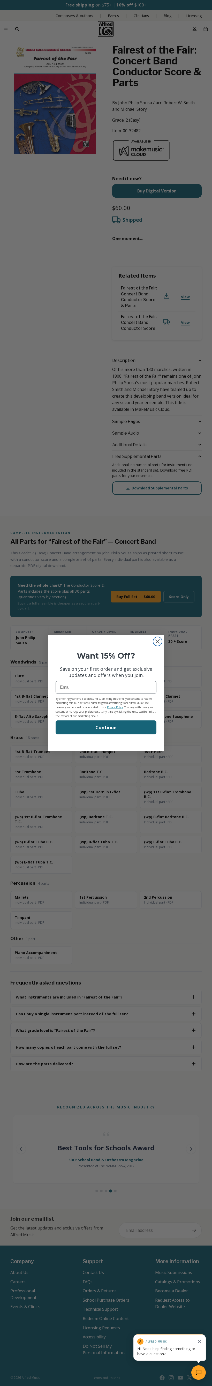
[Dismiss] (199, 1341)
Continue (106, 727)
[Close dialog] (157, 641)
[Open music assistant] (198, 1372)
